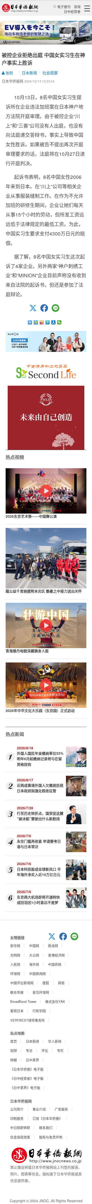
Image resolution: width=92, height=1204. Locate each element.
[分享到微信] (59, 322)
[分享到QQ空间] (36, 322)
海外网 (34, 964)
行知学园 (39, 1010)
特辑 (13, 1059)
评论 (44, 1050)
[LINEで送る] (57, 310)
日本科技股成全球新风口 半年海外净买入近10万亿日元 (39, 871)
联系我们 (45, 1127)
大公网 (34, 955)
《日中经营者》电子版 (26, 1078)
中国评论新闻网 (21, 982)
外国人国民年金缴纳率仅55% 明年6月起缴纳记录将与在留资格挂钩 (40, 759)
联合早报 (17, 992)
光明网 (15, 955)
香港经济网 (56, 955)
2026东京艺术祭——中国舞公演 (31, 516)
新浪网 (53, 945)
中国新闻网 (37, 973)
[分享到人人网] (53, 322)
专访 (29, 1050)
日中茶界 (32, 1059)
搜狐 (45, 982)
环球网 (15, 973)
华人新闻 (54, 1041)
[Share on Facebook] (46, 310)
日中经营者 (72, 11)
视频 (13, 1050)
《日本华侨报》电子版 (26, 1069)
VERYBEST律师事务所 (27, 1020)
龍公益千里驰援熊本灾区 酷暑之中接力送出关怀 (44, 591)
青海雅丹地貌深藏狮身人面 (27, 650)
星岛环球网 (40, 992)
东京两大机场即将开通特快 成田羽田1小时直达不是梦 (38, 899)
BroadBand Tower (23, 1001)
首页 (13, 1041)
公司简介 (17, 1109)
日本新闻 (29, 73)
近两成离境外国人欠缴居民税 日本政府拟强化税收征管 (40, 788)
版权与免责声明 (50, 1137)
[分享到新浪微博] (42, 322)
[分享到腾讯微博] (47, 322)
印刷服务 (17, 1118)
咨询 (77, 6)
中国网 (34, 945)
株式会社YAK (55, 1001)
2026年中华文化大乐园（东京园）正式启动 (40, 710)
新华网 (15, 945)
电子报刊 (64, 6)
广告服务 (61, 1109)
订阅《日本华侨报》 (47, 1118)
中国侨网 (54, 964)
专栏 (60, 1050)
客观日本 (17, 1010)
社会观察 (50, 73)
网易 (61, 982)
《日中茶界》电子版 (25, 1087)
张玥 (9, 72)
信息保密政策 (20, 1137)
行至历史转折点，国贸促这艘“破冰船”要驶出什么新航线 (40, 816)
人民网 (15, 964)
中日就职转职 (20, 1127)
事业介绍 (39, 1109)
